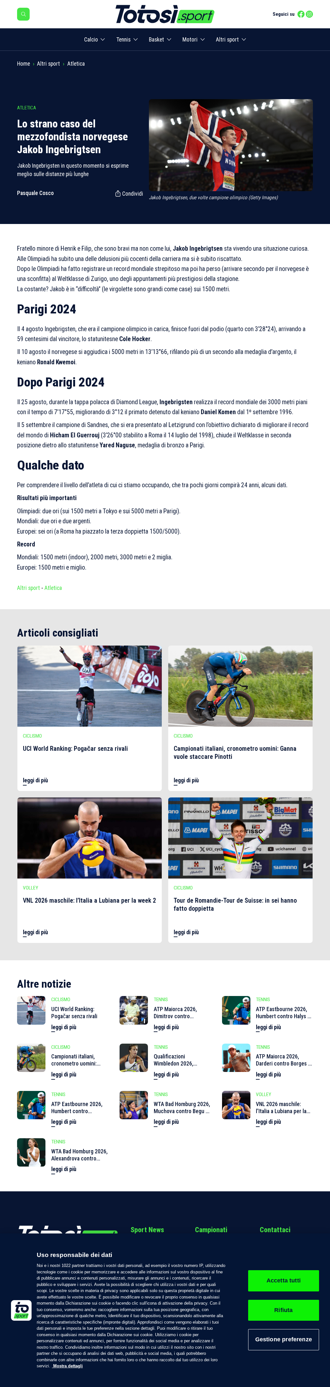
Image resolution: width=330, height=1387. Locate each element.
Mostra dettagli (67, 1366)
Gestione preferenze (283, 1339)
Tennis (123, 39)
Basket (156, 39)
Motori (190, 39)
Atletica (76, 64)
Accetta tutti (284, 1280)
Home (23, 64)
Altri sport (227, 39)
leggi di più (35, 780)
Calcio (91, 39)
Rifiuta (283, 1310)
